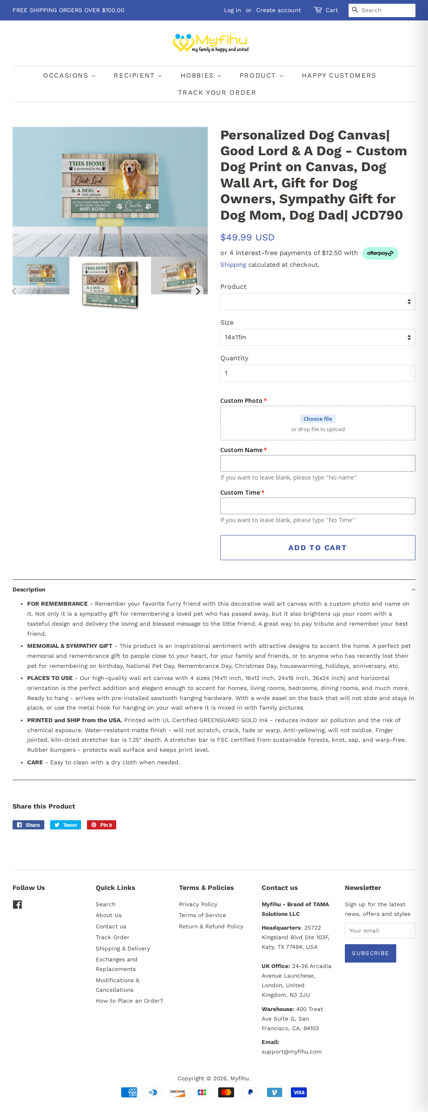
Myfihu (239, 1078)
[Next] (197, 291)
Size (227, 322)
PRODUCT (259, 75)
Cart (332, 10)
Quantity (234, 358)
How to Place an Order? (129, 1000)
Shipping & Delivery (123, 948)
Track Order (113, 937)
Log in (232, 10)
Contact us (111, 926)
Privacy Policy (198, 904)
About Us (109, 915)
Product (233, 287)
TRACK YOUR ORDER (217, 92)
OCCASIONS (67, 75)
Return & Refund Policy (211, 926)
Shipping (233, 264)
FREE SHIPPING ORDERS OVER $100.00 (69, 10)
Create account (278, 10)
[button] (214, 589)
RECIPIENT (136, 75)
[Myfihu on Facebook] (17, 906)
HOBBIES (199, 75)
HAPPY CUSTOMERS (339, 75)
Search (105, 904)
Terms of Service (202, 915)
